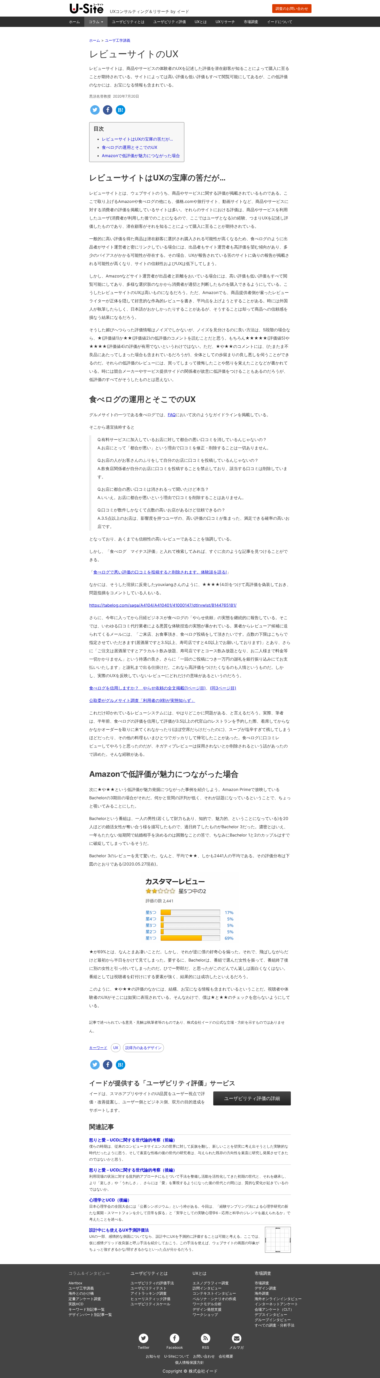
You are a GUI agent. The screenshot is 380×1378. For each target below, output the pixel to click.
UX (115, 1047)
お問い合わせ (204, 1356)
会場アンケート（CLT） (274, 1309)
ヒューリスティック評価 (150, 1299)
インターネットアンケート (276, 1304)
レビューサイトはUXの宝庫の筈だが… (137, 139)
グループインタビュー (273, 1320)
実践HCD (76, 1304)
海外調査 (262, 1293)
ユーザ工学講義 (81, 1288)
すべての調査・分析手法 (274, 1325)
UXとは (201, 21)
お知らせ (153, 1356)
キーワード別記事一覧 (87, 1309)
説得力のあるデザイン (143, 1047)
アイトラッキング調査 (149, 1293)
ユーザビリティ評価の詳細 (252, 1098)
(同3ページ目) (223, 688)
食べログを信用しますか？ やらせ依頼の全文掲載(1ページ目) (147, 688)
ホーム (74, 21)
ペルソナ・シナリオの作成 (214, 1299)
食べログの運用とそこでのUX (129, 147)
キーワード (98, 1048)
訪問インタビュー (207, 1288)
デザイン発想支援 (207, 1309)
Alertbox (75, 1283)
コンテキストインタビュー (214, 1293)
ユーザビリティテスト (149, 1288)
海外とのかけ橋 (81, 1293)
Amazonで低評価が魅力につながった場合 (141, 155)
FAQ (172, 414)
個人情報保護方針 (189, 1362)
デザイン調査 (265, 1288)
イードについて (279, 21)
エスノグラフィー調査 (211, 1283)
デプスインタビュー (271, 1315)
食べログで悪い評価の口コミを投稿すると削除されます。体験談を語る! (160, 572)
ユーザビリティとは (128, 21)
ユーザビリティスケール (150, 1304)
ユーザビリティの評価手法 (152, 1283)
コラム (95, 21)
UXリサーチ (225, 21)
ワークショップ (205, 1315)
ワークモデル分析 (207, 1304)
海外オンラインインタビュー (278, 1299)
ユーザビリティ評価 (169, 21)
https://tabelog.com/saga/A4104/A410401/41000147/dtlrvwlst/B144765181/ (163, 605)
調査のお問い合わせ (292, 8)
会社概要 (226, 1356)
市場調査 (251, 21)
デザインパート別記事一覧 (90, 1315)
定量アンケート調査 (85, 1299)
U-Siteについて (176, 1356)
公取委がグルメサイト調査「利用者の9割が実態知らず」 (142, 700)
